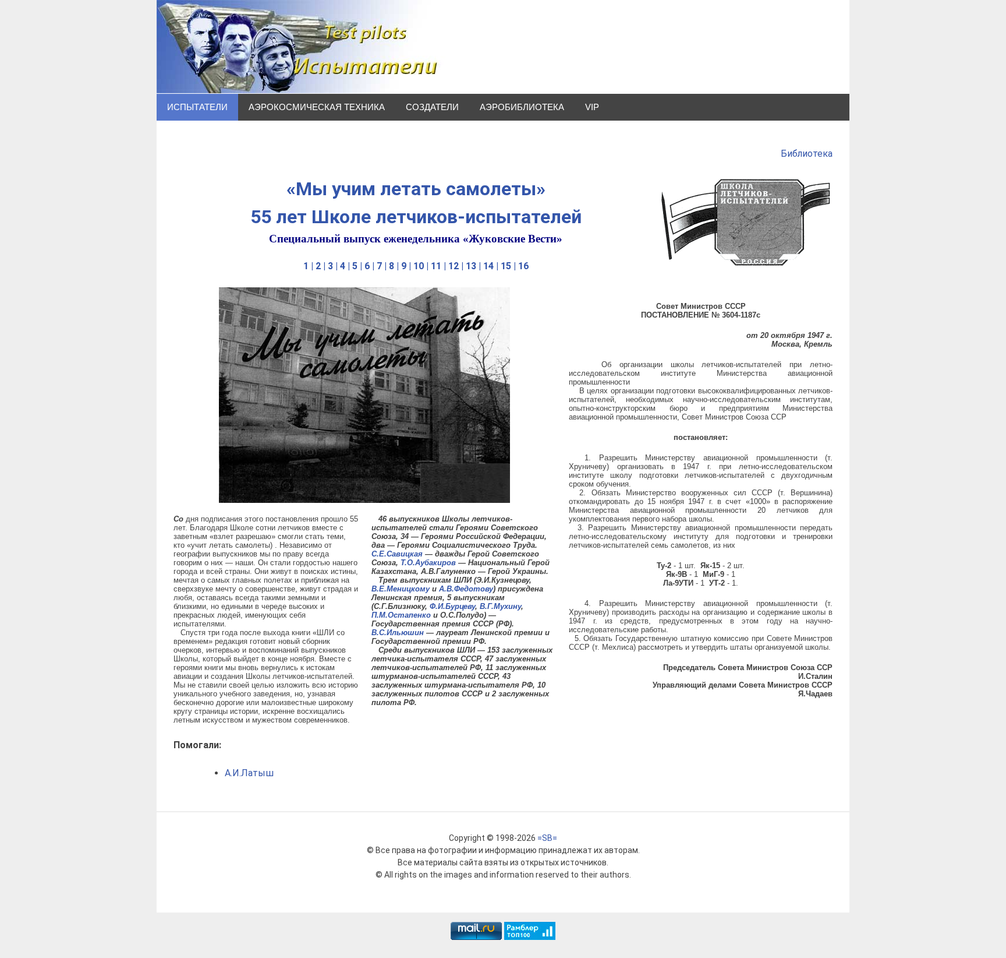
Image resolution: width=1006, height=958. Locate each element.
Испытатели (197, 107)
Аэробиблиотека (522, 107)
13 (471, 266)
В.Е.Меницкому (400, 588)
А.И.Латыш (249, 773)
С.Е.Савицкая (397, 554)
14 (488, 266)
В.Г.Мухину (500, 606)
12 (453, 266)
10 (418, 266)
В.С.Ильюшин (397, 632)
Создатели (432, 107)
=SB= (547, 838)
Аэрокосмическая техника (317, 107)
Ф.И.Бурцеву (452, 606)
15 (506, 266)
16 (523, 266)
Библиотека (807, 153)
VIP (592, 107)
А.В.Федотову (466, 588)
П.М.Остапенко (401, 615)
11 (436, 266)
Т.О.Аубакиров (428, 562)
